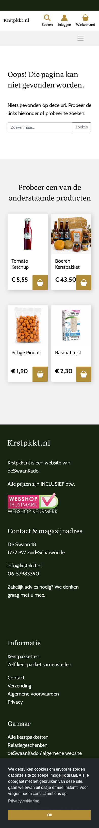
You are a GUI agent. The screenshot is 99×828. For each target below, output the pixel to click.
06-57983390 (23, 574)
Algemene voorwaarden (33, 694)
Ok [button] (49, 815)
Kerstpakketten (23, 656)
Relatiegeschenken (27, 745)
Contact (16, 678)
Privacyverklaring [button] (23, 801)
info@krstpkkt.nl (25, 566)
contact (39, 793)
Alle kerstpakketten (28, 737)
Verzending (19, 686)
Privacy (15, 702)
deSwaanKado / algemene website (45, 753)
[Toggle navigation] (80, 38)
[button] (40, 282)
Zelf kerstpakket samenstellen (39, 664)
